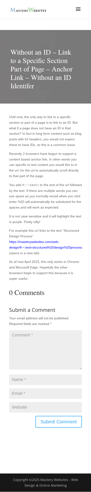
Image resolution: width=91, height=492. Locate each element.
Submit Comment (59, 421)
